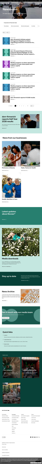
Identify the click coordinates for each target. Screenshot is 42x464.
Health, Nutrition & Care (5, 419)
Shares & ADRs (23, 419)
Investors (5, 335)
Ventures (13, 429)
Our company (14, 414)
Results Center (6, 344)
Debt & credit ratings (24, 422)
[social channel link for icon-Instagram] (37, 437)
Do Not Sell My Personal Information (32, 460)
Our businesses (4, 414)
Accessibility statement (5, 455)
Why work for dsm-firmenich (35, 415)
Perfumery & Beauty (5, 415)
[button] (36, 3)
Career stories (33, 419)
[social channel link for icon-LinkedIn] (31, 437)
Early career (33, 422)
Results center (23, 417)
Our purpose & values (15, 417)
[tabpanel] (21, 67)
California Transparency (5, 452)
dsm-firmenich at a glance (25, 415)
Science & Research (15, 424)
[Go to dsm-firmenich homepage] (5, 3)
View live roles (33, 417)
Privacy (25, 460)
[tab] (6, 26)
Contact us (13, 433)
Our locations (14, 427)
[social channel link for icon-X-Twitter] (39, 437)
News (12, 426)
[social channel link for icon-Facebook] (33, 437)
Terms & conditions (5, 449)
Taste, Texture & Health (5, 417)
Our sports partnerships (15, 415)
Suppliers (13, 431)
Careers (32, 414)
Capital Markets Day (7, 339)
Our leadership (14, 419)
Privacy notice (4, 444)
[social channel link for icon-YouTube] (35, 437)
